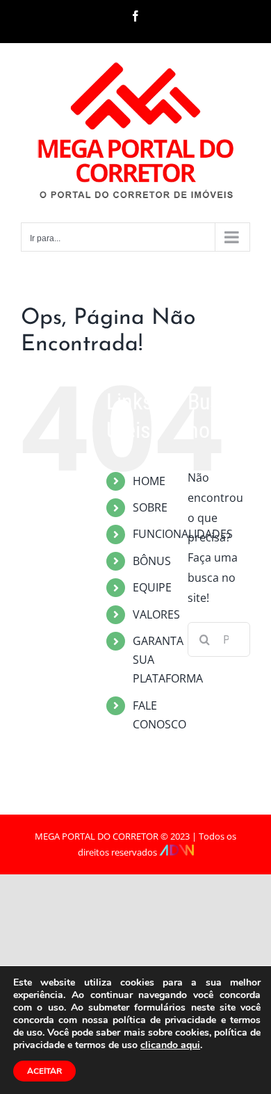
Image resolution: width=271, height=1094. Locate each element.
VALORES (156, 614)
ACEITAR (44, 1071)
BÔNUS (152, 561)
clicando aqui (170, 1045)
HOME (149, 481)
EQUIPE (152, 587)
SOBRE (150, 507)
